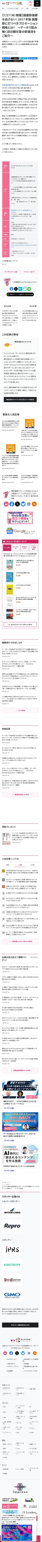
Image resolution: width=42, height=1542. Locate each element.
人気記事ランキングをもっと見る (21, 941)
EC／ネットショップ (20, 1428)
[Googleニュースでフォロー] (29, 1353)
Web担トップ (5, 1182)
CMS (4, 1417)
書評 (4, 1448)
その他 (31, 1432)
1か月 (33, 865)
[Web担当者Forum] (20, 1341)
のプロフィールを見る (20, 399)
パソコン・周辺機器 (33, 547)
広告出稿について (20, 1394)
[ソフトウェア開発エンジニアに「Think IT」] (29, 1501)
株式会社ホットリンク (16, 210)
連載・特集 (32, 1389)
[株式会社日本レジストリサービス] (12, 1249)
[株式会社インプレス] (20, 1488)
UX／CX (19, 1423)
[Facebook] (11, 504)
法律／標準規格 (7, 1423)
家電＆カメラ (24, 547)
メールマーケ (6, 1432)
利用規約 (26, 1364)
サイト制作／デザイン (34, 1412)
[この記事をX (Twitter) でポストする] (16, 289)
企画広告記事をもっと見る (21, 1070)
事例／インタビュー (20, 1444)
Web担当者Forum (9, 3)
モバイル (32, 1428)
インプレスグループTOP (30, 1371)
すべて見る (21, 710)
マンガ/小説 (33, 1448)
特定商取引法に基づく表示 (30, 1367)
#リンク (4, 264)
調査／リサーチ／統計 (21, 1417)
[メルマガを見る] (5, 1353)
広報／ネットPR (6, 1428)
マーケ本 (7, 548)
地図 (12, 218)
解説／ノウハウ (7, 1444)
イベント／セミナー (21, 1453)
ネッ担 (25, 496)
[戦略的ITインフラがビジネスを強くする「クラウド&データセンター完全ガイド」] (10, 1501)
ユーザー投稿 (5, 1184)
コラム (18, 1448)
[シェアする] (11, 289)
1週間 (20, 865)
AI (22, 8)
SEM (18, 1432)
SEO (3, 8)
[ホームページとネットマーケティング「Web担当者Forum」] (10, 1507)
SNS (27, 8)
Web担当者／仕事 (34, 1417)
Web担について (7, 1394)
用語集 (5, 1473)
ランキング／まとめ (34, 1453)
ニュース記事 (20, 1469)
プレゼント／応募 (34, 1469)
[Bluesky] (23, 1353)
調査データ (33, 1444)
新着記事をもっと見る (22, 794)
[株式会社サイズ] (12, 1280)
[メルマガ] (6, 504)
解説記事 (5, 1469)
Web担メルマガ (20, 1389)
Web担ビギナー (6, 1389)
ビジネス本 (15, 547)
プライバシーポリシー (13, 1366)
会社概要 (9, 1371)
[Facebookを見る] (11, 1353)
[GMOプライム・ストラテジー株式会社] (12, 1295)
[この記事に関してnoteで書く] (25, 289)
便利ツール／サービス (7, 1453)
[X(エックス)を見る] (17, 1353)
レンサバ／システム (34, 1423)
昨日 (7, 865)
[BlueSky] (23, 504)
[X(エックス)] (17, 504)
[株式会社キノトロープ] (12, 1265)
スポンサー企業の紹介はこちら (20, 1325)
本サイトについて (12, 1359)
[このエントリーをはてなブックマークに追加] (20, 289)
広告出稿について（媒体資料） (30, 1360)
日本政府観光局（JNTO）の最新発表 (15, 85)
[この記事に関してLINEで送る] (29, 289)
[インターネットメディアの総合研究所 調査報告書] (29, 1507)
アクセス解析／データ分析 (21, 1412)
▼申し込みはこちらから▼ (10, 1524)
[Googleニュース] (28, 504)
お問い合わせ (11, 1364)
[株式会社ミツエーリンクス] (12, 1211)
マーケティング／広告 (13, 8)
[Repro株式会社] (12, 1226)
